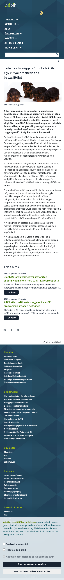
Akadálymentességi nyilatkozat (18, 379)
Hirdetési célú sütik (15, 549)
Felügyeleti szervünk (13, 366)
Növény (7, 458)
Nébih (16, 5)
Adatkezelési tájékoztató (15, 376)
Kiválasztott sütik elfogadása (32, 571)
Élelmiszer (8, 452)
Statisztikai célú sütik (17, 544)
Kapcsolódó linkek (12, 372)
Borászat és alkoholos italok (16, 405)
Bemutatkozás (10, 356)
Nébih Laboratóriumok (14, 478)
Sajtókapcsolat (10, 485)
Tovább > (11, 292)
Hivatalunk (9, 352)
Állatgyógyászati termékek (16, 402)
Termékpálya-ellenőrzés (14, 438)
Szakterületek (11, 392)
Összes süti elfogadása (32, 564)
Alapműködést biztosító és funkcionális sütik (29, 556)
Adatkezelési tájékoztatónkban (19, 522)
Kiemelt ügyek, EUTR (13, 418)
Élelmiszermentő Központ (15, 494)
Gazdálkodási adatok (13, 363)
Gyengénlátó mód (42, 13)
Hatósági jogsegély (12, 491)
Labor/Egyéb (9, 461)
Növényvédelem (11, 428)
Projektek (8, 369)
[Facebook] (12, 330)
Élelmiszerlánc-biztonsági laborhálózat (21, 412)
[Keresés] (57, 55)
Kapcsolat (9, 471)
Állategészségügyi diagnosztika (18, 399)
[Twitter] (18, 330)
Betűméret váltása (60, 61)
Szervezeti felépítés (12, 359)
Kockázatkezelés (11, 422)
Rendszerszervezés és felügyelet (19, 435)
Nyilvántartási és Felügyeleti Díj (18, 432)
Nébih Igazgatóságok (13, 475)
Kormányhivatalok (12, 481)
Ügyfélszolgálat (11, 488)
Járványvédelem (11, 415)
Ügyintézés (9, 448)
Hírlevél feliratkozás (13, 498)
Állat (6, 455)
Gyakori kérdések (13, 507)
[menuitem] (32, 19)
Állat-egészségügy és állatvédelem (19, 396)
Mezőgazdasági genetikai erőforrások (20, 425)
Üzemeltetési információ (15, 382)
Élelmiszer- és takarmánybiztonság (19, 409)
